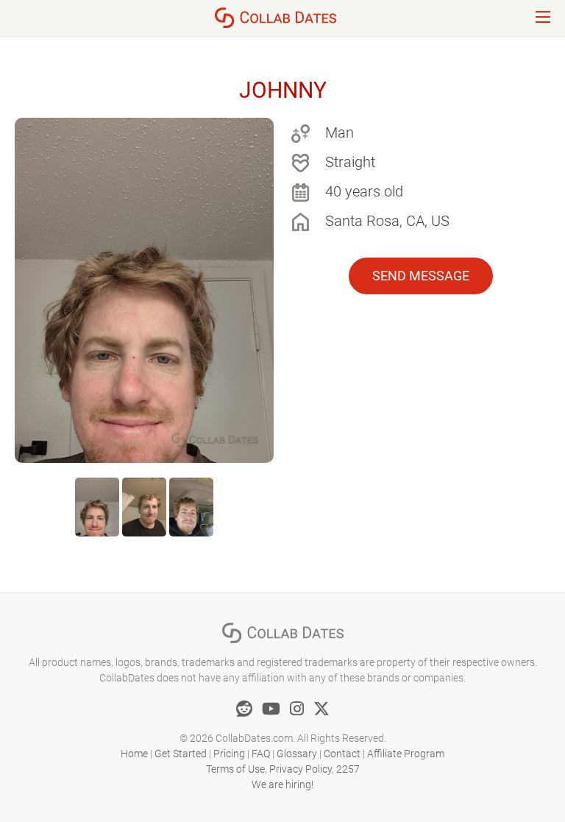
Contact (342, 753)
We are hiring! (282, 784)
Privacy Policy (300, 769)
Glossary (297, 753)
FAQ (261, 753)
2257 (348, 769)
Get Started (180, 753)
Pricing (229, 753)
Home (134, 753)
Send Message (420, 275)
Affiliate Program (405, 753)
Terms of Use (235, 769)
